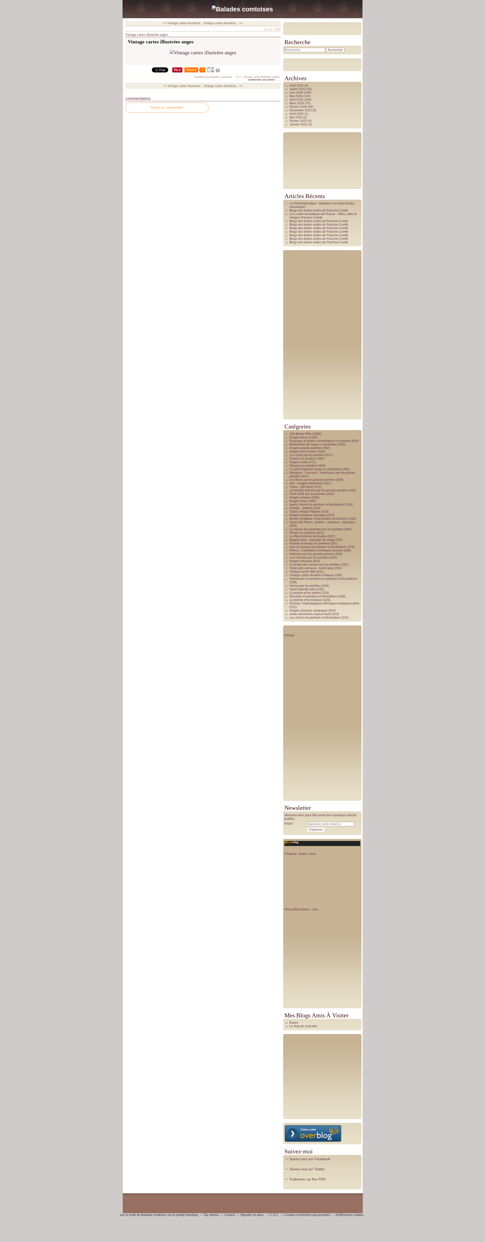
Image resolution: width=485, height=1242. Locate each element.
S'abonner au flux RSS (307, 1179)
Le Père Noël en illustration (308, 536)
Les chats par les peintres (307, 455)
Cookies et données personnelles (307, 1215)
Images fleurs (298, 437)
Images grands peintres (305, 448)
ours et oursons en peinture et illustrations (318, 547)
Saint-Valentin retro (302, 589)
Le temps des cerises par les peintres (315, 564)
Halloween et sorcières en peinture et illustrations (323, 578)
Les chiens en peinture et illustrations (315, 617)
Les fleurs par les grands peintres (312, 480)
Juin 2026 (296, 92)
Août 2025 (296, 114)
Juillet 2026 (297, 89)
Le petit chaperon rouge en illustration (315, 469)
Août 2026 (296, 85)
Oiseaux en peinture (303, 465)
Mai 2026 (296, 96)
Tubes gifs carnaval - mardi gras (311, 568)
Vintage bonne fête (302, 571)
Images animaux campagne (308, 610)
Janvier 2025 (298, 124)
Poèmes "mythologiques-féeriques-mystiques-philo (324, 603)
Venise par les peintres (305, 586)
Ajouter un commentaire (167, 107)
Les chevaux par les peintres (309, 557)
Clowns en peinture (302, 458)
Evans (293, 1022)
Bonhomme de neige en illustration (313, 444)
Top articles (211, 1215)
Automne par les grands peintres (311, 554)
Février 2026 (298, 107)
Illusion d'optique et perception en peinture (318, 518)
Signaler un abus (252, 1215)
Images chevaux (300, 561)
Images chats (298, 462)
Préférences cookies (350, 1215)
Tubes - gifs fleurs (301, 487)
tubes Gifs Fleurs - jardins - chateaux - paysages (322, 522)
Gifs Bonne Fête (300, 434)
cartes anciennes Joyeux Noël (310, 614)
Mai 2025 (296, 117)
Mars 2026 (297, 103)
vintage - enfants (300, 508)
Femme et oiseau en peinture (309, 543)
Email (288, 823)
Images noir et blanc (303, 451)
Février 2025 (298, 121)
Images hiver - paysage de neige (311, 540)
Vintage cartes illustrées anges (146, 35)
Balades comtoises (154, 1215)
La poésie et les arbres (305, 593)
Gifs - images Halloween (306, 483)
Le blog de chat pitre (303, 1026)
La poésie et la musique (305, 600)
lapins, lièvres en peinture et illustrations (317, 504)
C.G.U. (274, 1215)
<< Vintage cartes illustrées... (183, 23)
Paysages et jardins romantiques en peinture (320, 441)
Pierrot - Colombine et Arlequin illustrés (316, 550)
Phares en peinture (302, 533)
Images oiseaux (300, 497)
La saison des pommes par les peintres (316, 529)
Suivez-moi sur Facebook (309, 1159)
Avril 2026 (296, 99)
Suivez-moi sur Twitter (307, 1169)
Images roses (298, 501)
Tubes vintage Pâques (304, 511)
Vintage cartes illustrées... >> (223, 23)
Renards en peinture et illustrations (313, 596)
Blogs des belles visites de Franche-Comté (318, 210)
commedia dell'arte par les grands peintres (318, 490)
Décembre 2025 (300, 110)
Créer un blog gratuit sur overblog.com (313, 1133)
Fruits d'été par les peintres (307, 494)
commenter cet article (262, 79)
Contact (229, 1215)
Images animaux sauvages (307, 515)
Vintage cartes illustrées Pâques (311, 575)
